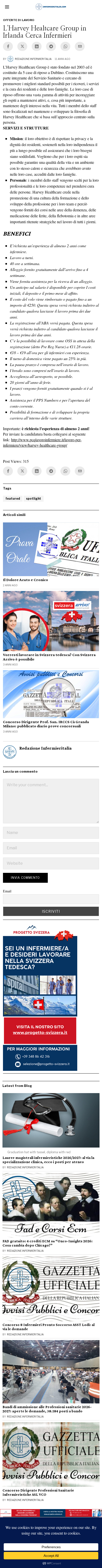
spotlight (33, 498)
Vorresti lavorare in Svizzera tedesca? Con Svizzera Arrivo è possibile (49, 657)
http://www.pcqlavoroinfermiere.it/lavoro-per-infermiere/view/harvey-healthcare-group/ (42, 442)
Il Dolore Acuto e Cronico (25, 580)
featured (12, 498)
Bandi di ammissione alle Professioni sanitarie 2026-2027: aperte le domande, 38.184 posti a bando (47, 1409)
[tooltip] (8, 46)
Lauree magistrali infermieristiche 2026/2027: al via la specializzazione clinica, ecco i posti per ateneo (48, 1160)
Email (7, 891)
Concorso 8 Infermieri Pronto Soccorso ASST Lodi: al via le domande (48, 1327)
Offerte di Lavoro (18, 20)
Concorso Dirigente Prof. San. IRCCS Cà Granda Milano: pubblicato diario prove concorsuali (46, 724)
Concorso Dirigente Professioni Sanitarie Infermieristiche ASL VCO (38, 1492)
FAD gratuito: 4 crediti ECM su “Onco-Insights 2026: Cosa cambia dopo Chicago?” (47, 1243)
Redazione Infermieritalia (33, 58)
